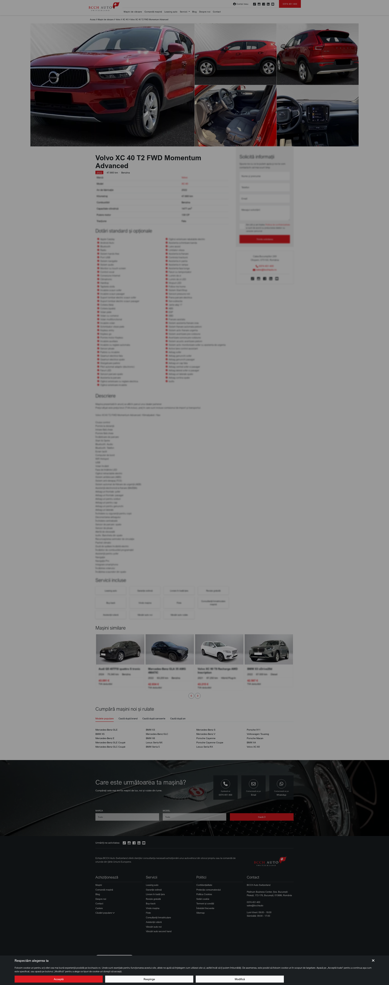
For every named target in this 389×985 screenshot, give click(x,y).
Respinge (149, 979)
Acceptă (59, 979)
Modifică (240, 979)
